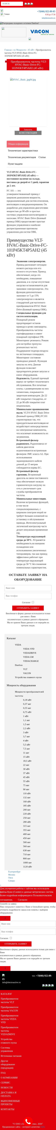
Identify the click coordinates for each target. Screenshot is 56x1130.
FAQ (3, 1073)
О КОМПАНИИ (9, 1077)
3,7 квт (26, 736)
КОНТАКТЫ (7, 1109)
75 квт (26, 785)
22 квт (26, 765)
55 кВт (26, 781)
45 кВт (26, 777)
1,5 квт (26, 724)
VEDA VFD (28, 649)
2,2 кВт (26, 728)
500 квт (26, 842)
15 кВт (26, 757)
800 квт (26, 858)
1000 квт (27, 862)
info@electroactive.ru (48, 18)
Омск (10, 878)
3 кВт (26, 732)
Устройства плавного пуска (28, 677)
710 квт (26, 854)
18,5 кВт (27, 761)
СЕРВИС (5, 1082)
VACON (27, 673)
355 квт (26, 830)
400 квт (26, 834)
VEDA (18, 645)
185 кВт (27, 805)
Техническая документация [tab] (22, 157)
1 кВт (26, 716)
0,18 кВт (27, 700)
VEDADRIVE (29, 653)
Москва (11, 875)
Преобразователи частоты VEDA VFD (9, 1019)
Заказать (28, 129)
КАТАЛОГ (6, 994)
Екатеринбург (14, 872)
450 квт (26, 838)
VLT (25, 669)
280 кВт (27, 822)
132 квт (26, 797)
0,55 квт (27, 708)
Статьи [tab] (42, 157)
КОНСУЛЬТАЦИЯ (28, 133)
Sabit (43, 1127)
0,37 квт (27, 704)
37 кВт (26, 773)
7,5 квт (26, 749)
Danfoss (19, 665)
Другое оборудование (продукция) (8, 1064)
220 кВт (27, 814)
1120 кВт (27, 866)
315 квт (26, 826)
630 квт (26, 850)
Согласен (22, 899)
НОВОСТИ (7, 1087)
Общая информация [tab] (18, 144)
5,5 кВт (26, 744)
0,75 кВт (27, 712)
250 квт (26, 818)
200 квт (26, 810)
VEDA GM (28, 657)
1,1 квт (26, 720)
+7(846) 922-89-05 (46, 11)
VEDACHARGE (31, 661)
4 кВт (26, 740)
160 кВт (27, 801)
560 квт (26, 846)
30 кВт (26, 769)
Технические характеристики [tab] (23, 150)
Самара (11, 881)
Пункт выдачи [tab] (15, 164)
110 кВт (27, 793)
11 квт (26, 753)
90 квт (26, 789)
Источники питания (11, 1056)
